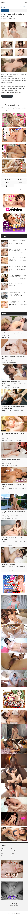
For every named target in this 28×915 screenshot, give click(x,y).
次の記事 (20, 189)
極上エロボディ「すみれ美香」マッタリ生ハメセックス (13, 357)
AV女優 (15, 252)
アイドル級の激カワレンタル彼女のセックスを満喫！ (13, 434)
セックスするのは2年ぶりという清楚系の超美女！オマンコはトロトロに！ (13, 407)
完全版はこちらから (7, 96)
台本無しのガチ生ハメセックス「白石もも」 (12, 333)
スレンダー (9, 18)
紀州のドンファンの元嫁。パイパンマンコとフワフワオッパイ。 (13, 485)
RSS (14, 908)
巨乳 (20, 243)
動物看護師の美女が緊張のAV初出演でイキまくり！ (14, 381)
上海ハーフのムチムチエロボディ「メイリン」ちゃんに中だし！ (13, 538)
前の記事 (7, 189)
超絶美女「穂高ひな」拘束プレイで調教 (11, 459)
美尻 (14, 18)
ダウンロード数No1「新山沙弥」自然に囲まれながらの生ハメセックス (13, 512)
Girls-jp (3, 2)
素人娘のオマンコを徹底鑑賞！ (16, 283)
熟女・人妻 (22, 260)
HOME (2, 848)
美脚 (16, 18)
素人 (12, 18)
